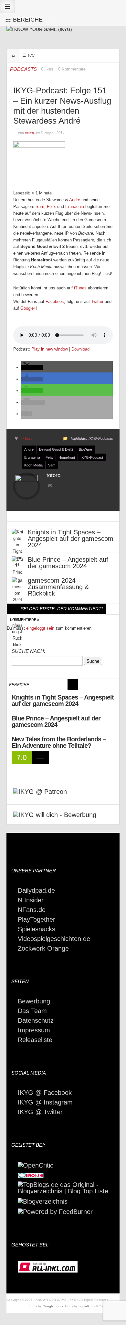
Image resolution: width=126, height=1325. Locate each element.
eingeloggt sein (40, 628)
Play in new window (49, 349)
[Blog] (43, 1200)
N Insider (31, 900)
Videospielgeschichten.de (54, 938)
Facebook (55, 301)
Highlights (78, 438)
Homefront (66, 457)
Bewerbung (34, 1001)
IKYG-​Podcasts (101, 438)
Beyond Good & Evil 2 (56, 449)
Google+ (28, 308)
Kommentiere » (24, 620)
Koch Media (33, 465)
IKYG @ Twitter (40, 1111)
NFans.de (32, 909)
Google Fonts (53, 1306)
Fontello (84, 1306)
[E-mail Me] (51, 486)
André (74, 199)
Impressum (34, 1030)
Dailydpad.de (36, 890)
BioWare (85, 449)
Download (80, 349)
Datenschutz (36, 1020)
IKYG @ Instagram (45, 1102)
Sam (40, 206)
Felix (51, 206)
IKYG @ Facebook (45, 1092)
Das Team (32, 1010)
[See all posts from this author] (26, 486)
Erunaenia (74, 206)
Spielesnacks (36, 929)
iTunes (80, 288)
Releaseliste (35, 1039)
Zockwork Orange (43, 948)
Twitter (97, 301)
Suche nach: (28, 651)
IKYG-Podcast (91, 457)
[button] (32, 367)
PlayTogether (36, 919)
